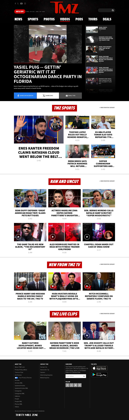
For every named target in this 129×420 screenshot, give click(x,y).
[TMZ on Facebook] (15, 3)
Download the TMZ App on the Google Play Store (99, 374)
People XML (18, 401)
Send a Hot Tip (44, 369)
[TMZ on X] (18, 3)
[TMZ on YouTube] (75, 385)
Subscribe (84, 376)
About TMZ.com (20, 367)
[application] (48, 44)
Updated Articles (20, 385)
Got (20, 11)
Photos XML (18, 404)
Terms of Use (19, 372)
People (17, 399)
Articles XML (18, 383)
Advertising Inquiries (46, 375)
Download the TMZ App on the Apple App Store (99, 368)
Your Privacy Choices (25, 377)
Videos (65, 19)
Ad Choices (18, 375)
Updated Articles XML (21, 388)
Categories (18, 391)
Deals (107, 19)
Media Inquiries (44, 377)
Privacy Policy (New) (21, 369)
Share (26, 95)
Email (71, 95)
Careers (42, 372)
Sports (33, 19)
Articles (17, 380)
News (18, 19)
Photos (49, 19)
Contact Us (43, 367)
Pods (79, 19)
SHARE (49, 95)
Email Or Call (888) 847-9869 (35, 11)
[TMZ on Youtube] (21, 3)
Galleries (17, 396)
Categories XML (19, 393)
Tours (92, 19)
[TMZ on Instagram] (25, 3)
